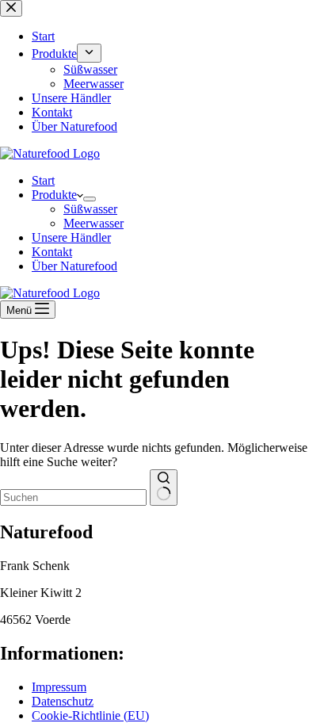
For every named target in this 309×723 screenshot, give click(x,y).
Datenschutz (62, 701)
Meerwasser (93, 223)
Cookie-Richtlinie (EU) (90, 715)
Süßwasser (90, 209)
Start (43, 180)
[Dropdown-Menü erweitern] (89, 199)
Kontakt (52, 251)
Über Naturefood (74, 266)
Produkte (54, 194)
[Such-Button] (163, 487)
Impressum (59, 687)
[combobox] (73, 497)
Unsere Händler (71, 237)
